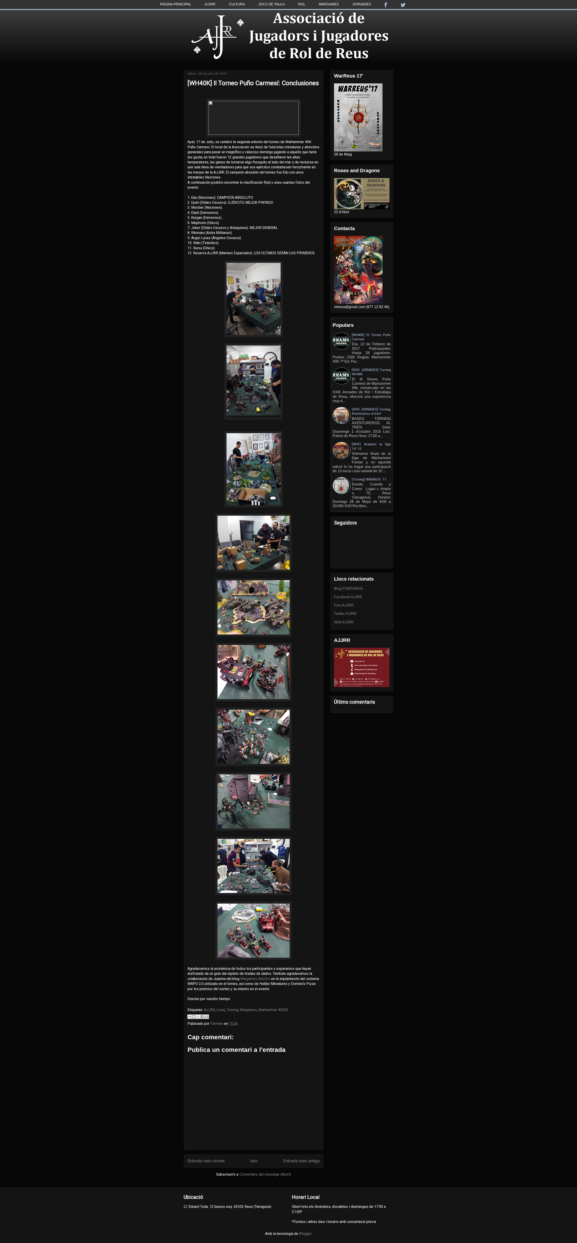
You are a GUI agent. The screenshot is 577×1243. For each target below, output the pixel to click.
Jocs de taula (271, 4)
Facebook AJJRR (348, 597)
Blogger (305, 1234)
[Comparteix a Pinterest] (206, 1016)
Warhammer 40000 (273, 1010)
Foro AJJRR (344, 605)
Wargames (329, 4)
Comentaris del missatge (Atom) (265, 1174)
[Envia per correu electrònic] (189, 1016)
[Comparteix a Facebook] (202, 1016)
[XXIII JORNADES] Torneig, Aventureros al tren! (371, 411)
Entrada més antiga (301, 1160)
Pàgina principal (175, 4)
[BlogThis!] (194, 1016)
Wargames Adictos (255, 979)
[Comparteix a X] (198, 1016)
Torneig (232, 1010)
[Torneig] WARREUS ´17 (369, 479)
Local (220, 1010)
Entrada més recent (206, 1160)
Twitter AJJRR (345, 614)
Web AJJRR (344, 622)
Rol (301, 4)
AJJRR (209, 1010)
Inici (254, 1160)
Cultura (237, 4)
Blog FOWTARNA (348, 589)
